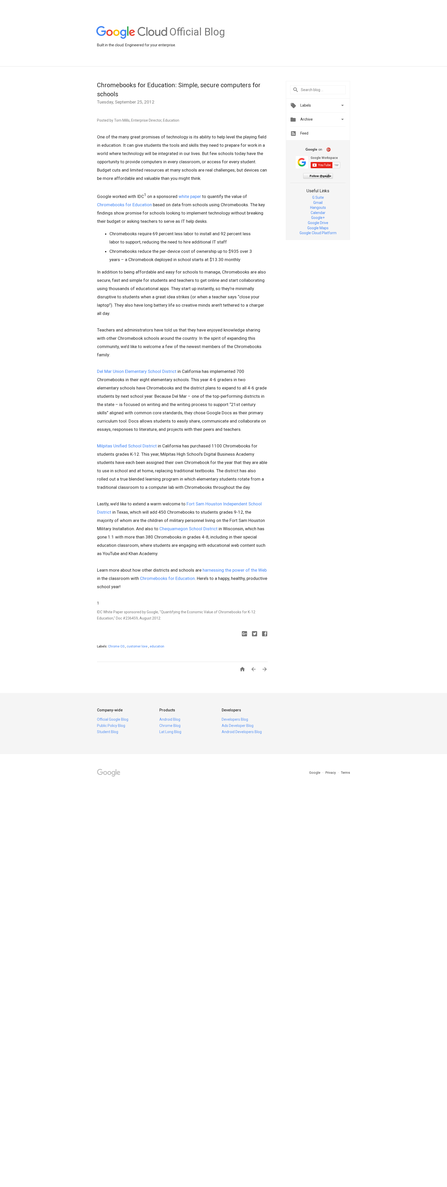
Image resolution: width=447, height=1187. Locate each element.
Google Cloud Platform (318, 233)
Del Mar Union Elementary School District (136, 371)
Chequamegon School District (188, 528)
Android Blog (169, 719)
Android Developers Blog (242, 732)
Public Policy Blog (111, 726)
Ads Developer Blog (238, 726)
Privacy (331, 773)
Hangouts (318, 207)
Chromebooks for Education (124, 204)
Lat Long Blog (170, 732)
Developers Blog (235, 719)
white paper (189, 196)
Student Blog (107, 732)
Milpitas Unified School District (127, 445)
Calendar (318, 213)
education (157, 646)
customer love (137, 646)
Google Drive (318, 223)
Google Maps (318, 228)
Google (315, 773)
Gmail (318, 203)
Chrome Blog (170, 726)
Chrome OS (116, 646)
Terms (345, 773)
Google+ (318, 218)
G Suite (318, 197)
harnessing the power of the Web (235, 570)
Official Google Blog (112, 719)
